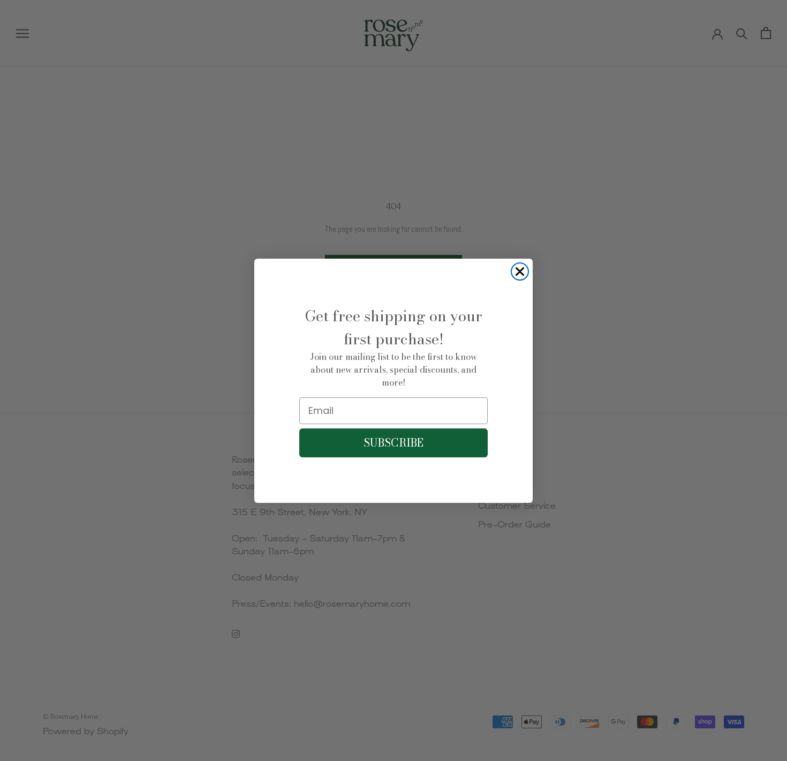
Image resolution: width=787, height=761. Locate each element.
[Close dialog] (519, 271)
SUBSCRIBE (393, 442)
